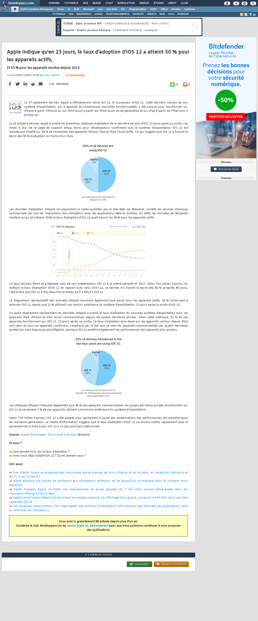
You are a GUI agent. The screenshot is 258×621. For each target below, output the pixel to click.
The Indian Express (62, 435)
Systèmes (189, 9)
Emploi (144, 3)
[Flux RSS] (241, 14)
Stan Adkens (51, 75)
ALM (76, 9)
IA (69, 9)
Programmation (137, 9)
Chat (109, 3)
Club (184, 3)
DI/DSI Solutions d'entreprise (37, 9)
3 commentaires (75, 75)
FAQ (85, 3)
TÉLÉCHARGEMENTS (117, 14)
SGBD (153, 9)
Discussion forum (228, 169)
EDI (123, 9)
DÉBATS (151, 14)
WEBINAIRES (83, 14)
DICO (171, 14)
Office (164, 9)
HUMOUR (183, 14)
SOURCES (138, 14)
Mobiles (176, 9)
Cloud (60, 9)
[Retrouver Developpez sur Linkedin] (254, 14)
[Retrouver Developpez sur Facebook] (250, 14)
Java (100, 9)
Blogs (96, 3)
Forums (54, 3)
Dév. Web (111, 9)
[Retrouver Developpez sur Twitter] (246, 14)
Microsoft (88, 9)
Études (158, 3)
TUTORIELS (58, 14)
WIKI (162, 14)
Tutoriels (71, 3)
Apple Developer (33, 435)
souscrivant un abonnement (87, 526)
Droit (172, 3)
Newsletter (126, 3)
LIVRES (99, 14)
